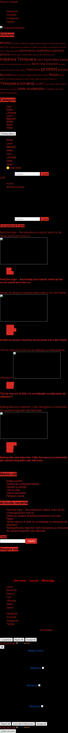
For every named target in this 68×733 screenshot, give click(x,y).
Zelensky (13, 89)
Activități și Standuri (20, 43)
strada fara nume (22, 79)
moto (29, 64)
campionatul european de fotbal (23, 47)
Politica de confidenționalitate (22, 484)
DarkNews (46, 630)
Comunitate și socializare (48, 47)
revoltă (46, 75)
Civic (9, 106)
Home (9, 139)
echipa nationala (11, 51)
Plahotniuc (34, 69)
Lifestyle (11, 112)
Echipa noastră (14, 480)
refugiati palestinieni (33, 75)
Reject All (19, 639)
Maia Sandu (60, 59)
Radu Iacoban (19, 75)
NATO (35, 64)
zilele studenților (31, 88)
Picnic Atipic (21, 70)
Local (9, 115)
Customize (6, 639)
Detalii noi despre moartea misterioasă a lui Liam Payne (33, 292)
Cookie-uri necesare (15, 650)
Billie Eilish (4, 47)
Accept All (30, 639)
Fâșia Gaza (32, 55)
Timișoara (9, 83)
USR (36, 84)
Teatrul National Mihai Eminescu (43, 79)
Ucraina (26, 83)
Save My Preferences (23, 723)
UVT (41, 84)
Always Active (35, 650)
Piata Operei (10, 70)
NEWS (9, 121)
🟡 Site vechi (13, 167)
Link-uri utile (13, 490)
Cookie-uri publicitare (16, 706)
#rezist (5, 42)
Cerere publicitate (16, 493)
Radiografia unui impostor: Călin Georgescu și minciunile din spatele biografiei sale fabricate (33, 408)
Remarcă (35, 668)
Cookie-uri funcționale (16, 668)
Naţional (10, 118)
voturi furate (50, 84)
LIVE (2, 177)
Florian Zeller (16, 55)
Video (9, 127)
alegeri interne (35, 43)
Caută (3, 536)
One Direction (49, 64)
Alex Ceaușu (61, 43)
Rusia (54, 74)
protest (49, 69)
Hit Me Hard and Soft (46, 55)
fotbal (24, 55)
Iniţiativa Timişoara (18, 59)
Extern (9, 109)
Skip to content (9, 1)
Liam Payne (44, 59)
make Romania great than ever (13, 64)
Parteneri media (15, 496)
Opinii (9, 124)
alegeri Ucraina (48, 43)
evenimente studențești (35, 50)
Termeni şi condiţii (16, 487)
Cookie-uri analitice (14, 685)
